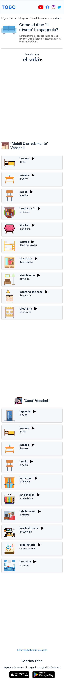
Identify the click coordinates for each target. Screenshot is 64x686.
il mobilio (24, 278)
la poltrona (24, 228)
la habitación (27, 511)
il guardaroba (26, 262)
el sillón (24, 225)
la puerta (24, 411)
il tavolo (23, 178)
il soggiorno (25, 531)
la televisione (26, 498)
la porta (23, 415)
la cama (24, 158)
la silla (23, 191)
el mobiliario (27, 275)
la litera (24, 241)
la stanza (24, 515)
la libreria (24, 212)
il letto (22, 162)
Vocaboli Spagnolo (19, 18)
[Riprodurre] (41, 59)
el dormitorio (27, 544)
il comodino (25, 295)
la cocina (25, 561)
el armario (25, 258)
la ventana (25, 478)
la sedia (23, 195)
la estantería (27, 208)
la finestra (24, 481)
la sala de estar (28, 528)
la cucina (23, 565)
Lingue (4, 18)
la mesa (24, 175)
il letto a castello (28, 245)
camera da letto (27, 548)
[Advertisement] (32, 99)
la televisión (27, 494)
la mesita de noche (31, 291)
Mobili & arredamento (42, 18)
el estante (25, 308)
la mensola (25, 312)
